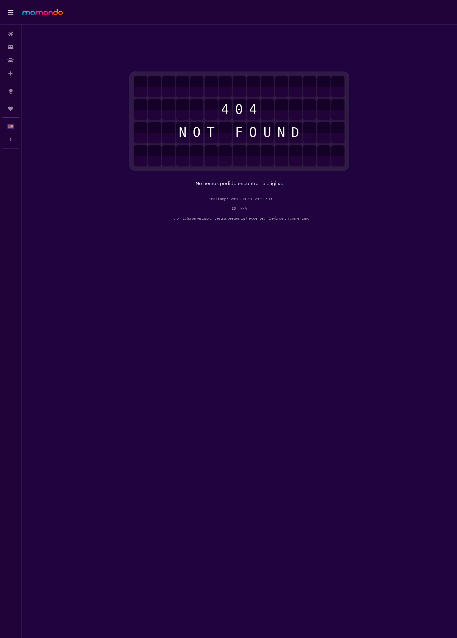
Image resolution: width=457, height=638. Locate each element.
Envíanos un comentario (289, 218)
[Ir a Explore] (10, 91)
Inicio (174, 218)
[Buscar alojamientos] (10, 47)
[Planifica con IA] (10, 73)
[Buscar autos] (10, 60)
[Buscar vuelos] (10, 34)
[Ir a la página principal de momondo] (42, 12)
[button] (10, 12)
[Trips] (10, 109)
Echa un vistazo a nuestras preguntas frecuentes (223, 218)
